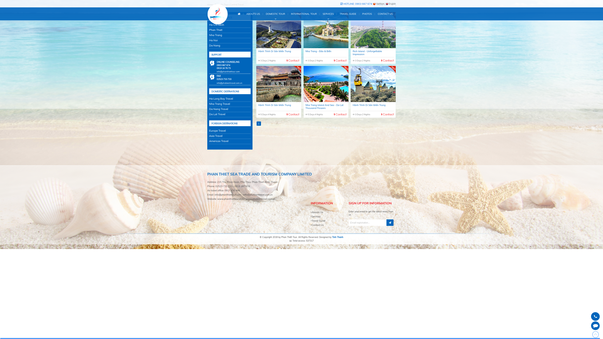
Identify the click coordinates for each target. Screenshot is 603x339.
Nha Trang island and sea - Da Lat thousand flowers (326, 77)
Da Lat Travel (217, 114)
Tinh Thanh (337, 237)
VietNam (380, 4)
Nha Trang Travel (219, 103)
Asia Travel (216, 135)
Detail (279, 53)
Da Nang (214, 45)
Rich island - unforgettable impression (373, 23)
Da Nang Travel (218, 109)
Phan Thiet (215, 30)
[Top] (595, 334)
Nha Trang (215, 35)
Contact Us (318, 224)
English (392, 4)
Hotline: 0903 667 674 (357, 3)
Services (316, 216)
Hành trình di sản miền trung (278, 23)
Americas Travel (218, 141)
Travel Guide (318, 220)
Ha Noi (213, 40)
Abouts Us (253, 13)
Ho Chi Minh (216, 24)
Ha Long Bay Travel (221, 98)
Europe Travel (217, 130)
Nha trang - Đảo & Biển (326, 23)
